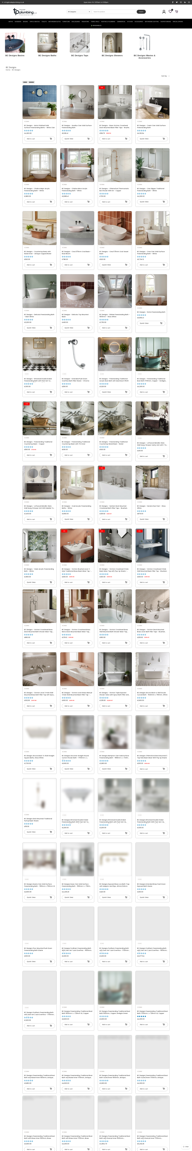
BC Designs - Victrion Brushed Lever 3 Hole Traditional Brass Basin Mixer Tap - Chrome (76, 570)
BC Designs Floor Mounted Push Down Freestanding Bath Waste (38, 949)
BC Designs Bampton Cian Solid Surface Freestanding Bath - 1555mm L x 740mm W (115, 757)
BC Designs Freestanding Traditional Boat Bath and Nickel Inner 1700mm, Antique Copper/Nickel (77, 1076)
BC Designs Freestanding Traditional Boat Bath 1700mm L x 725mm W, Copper (152, 1012)
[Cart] (177, 12)
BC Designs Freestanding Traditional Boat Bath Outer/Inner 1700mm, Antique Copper (152, 1076)
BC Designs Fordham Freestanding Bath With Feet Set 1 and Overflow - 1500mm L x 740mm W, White (77, 949)
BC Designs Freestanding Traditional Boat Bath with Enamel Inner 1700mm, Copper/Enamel (152, 1137)
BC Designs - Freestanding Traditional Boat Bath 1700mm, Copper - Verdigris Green (151, 380)
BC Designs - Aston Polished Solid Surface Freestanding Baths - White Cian (39, 126)
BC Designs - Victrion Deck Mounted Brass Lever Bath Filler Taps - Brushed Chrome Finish (151, 631)
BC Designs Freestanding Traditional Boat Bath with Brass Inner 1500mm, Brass (39, 1137)
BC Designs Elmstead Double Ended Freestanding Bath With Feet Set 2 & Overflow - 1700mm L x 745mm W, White (152, 821)
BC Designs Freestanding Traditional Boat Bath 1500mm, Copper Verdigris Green (115, 1012)
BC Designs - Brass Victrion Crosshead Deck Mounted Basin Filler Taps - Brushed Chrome (115, 126)
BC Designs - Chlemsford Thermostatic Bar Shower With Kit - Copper (114, 190)
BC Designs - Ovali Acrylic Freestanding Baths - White (76, 507)
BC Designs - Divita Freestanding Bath (151, 312)
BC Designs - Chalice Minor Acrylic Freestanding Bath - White (74, 190)
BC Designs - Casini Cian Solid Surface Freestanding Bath (151, 126)
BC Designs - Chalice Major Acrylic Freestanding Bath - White (37, 190)
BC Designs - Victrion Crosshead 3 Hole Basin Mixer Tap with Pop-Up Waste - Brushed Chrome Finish (114, 570)
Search (141, 11)
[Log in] (164, 12)
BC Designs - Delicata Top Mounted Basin (75, 316)
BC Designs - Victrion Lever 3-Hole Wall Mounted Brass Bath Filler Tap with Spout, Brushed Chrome (39, 694)
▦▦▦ (25, 82)
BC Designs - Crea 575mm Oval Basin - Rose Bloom (76, 253)
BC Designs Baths (47, 55)
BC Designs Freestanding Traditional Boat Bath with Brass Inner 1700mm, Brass (77, 1137)
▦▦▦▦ (31, 82)
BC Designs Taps (79, 55)
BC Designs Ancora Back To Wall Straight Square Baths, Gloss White (39, 757)
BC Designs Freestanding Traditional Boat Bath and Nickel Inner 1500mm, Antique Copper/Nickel (39, 1076)
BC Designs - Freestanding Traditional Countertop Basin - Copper (38, 443)
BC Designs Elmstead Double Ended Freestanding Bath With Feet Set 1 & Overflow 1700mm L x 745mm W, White (76, 821)
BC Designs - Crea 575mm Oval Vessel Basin (114, 253)
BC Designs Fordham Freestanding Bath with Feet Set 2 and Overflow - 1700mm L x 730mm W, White (39, 1013)
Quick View (69, 139)
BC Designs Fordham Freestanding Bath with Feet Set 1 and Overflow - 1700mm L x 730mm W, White (115, 949)
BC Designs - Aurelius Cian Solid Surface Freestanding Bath (77, 126)
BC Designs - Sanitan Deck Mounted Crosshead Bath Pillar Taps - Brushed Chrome (113, 507)
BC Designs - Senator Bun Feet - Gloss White (151, 507)
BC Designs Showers (112, 55)
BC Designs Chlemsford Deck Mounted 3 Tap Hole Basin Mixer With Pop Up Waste (152, 757)
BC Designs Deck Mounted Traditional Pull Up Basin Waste (38, 820)
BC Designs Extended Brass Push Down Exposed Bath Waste (151, 885)
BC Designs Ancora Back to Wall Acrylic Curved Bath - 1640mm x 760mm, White (152, 694)
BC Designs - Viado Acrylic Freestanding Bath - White (39, 570)
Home (8, 70)
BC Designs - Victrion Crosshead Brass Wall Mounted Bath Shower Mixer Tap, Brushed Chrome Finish (114, 631)
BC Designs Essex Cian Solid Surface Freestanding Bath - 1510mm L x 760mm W (77, 885)
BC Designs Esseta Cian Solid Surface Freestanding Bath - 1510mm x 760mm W (39, 885)
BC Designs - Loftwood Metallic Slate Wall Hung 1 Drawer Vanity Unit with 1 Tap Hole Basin (152, 444)
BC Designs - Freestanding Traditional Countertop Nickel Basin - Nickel (114, 443)
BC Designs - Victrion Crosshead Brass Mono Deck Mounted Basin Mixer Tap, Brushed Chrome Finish (76, 631)
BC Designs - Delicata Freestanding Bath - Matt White (39, 316)
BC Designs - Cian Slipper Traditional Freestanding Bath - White (150, 190)
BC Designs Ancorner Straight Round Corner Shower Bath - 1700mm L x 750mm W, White (75, 757)
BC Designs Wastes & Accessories (144, 56)
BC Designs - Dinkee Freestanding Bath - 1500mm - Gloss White (115, 316)
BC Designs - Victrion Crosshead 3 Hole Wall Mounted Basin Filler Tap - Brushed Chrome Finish (151, 570)
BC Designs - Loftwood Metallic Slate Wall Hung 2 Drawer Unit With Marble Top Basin (39, 507)
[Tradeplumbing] (24, 12)
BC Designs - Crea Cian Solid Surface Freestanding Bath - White (151, 253)
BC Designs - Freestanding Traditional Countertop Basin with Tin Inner (76, 443)
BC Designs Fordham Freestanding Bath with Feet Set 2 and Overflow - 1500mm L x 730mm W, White (152, 949)
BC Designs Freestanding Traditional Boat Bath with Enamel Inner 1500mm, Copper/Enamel (115, 1137)
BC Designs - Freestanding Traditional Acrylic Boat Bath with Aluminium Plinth (114, 380)
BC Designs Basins (14, 55)
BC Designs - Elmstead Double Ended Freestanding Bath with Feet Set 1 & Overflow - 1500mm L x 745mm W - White (38, 380)
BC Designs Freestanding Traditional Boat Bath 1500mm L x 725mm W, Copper (77, 1012)
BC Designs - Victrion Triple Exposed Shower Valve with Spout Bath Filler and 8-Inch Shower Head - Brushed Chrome (114, 694)
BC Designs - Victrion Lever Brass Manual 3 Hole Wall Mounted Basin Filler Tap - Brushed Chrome (77, 694)
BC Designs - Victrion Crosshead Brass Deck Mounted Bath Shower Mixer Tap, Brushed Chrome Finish (38, 631)
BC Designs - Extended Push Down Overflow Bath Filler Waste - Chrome (75, 380)
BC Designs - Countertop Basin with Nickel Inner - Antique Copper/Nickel (37, 253)
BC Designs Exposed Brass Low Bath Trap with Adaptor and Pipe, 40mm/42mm (114, 885)
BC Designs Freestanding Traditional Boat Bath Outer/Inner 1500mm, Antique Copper (115, 1076)
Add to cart (31, 139)
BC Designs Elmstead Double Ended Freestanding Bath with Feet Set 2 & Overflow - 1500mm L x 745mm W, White (115, 821)
